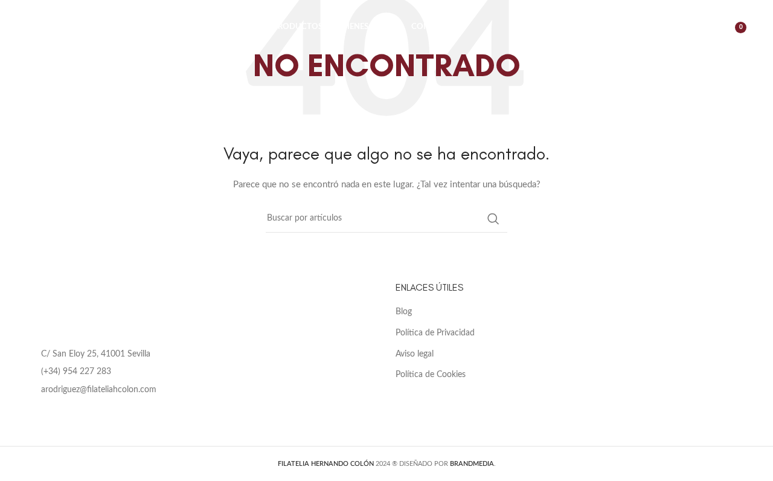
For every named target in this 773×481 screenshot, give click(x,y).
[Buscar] (677, 27)
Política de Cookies (431, 374)
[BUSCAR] (493, 219)
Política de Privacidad (435, 333)
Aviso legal (415, 354)
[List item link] (202, 371)
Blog (404, 312)
